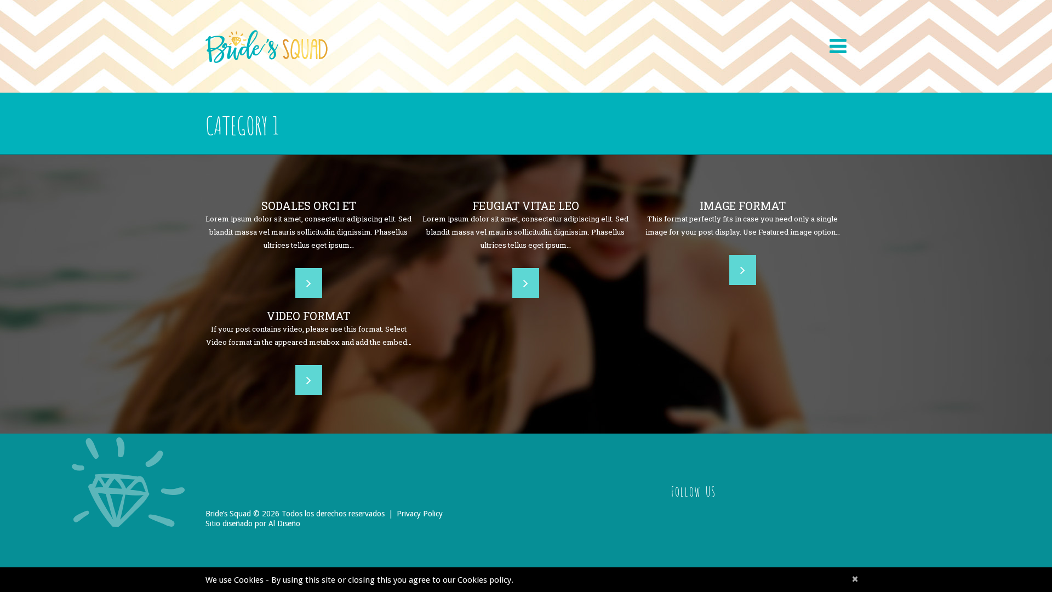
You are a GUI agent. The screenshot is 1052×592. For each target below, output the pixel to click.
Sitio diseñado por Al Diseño (252, 523)
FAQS (567, 31)
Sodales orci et (308, 205)
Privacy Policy (420, 513)
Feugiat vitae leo (525, 205)
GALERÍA (777, 31)
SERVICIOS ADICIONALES (642, 31)
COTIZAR (724, 31)
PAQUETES (518, 31)
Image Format (743, 205)
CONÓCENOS (454, 31)
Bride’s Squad (228, 513)
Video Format (308, 316)
